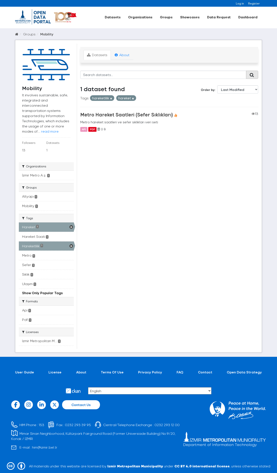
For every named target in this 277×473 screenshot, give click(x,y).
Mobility (46, 34)
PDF (92, 129)
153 (41, 424)
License (54, 372)
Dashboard (248, 17)
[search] (252, 75)
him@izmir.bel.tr (44, 447)
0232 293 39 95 (78, 424)
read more (50, 131)
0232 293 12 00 (167, 424)
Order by (208, 90)
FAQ (180, 372)
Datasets (113, 17)
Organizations (140, 17)
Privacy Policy (150, 372)
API (84, 129)
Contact (205, 372)
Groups (166, 17)
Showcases (190, 17)
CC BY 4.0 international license (202, 466)
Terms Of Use (112, 372)
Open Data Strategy (244, 372)
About (123, 54)
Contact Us (81, 404)
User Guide (24, 372)
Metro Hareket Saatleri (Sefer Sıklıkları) (126, 114)
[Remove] (111, 98)
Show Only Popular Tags (42, 292)
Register (254, 3)
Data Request (219, 17)
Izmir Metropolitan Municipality (135, 466)
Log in (240, 3)
